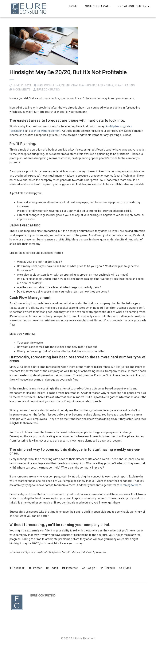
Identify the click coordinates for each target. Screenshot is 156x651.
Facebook (18, 567)
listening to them (130, 485)
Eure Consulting (48, 85)
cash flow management (45, 130)
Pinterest (71, 567)
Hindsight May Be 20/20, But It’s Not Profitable (68, 72)
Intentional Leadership (78, 85)
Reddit (53, 567)
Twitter (37, 567)
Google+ (91, 567)
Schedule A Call (97, 6)
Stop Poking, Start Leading (115, 85)
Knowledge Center (132, 6)
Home (73, 6)
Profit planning (115, 126)
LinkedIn (109, 567)
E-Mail (127, 567)
